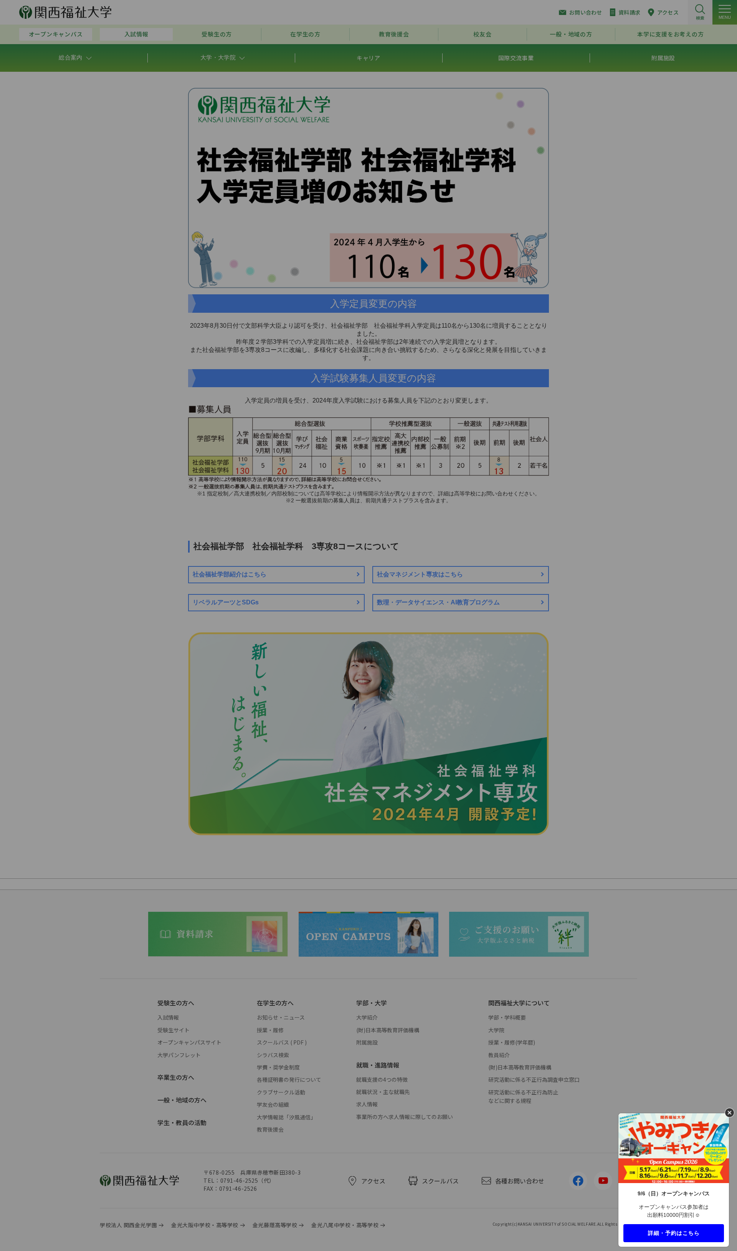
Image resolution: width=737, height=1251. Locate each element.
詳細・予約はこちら (674, 1233)
